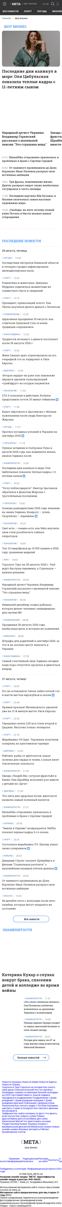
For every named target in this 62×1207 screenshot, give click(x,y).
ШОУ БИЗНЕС (30, 4)
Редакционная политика (31, 1160)
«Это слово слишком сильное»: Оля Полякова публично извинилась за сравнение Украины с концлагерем (42, 1007)
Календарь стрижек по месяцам (19, 1092)
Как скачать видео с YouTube (30, 1105)
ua (43, 4)
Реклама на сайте (43, 1160)
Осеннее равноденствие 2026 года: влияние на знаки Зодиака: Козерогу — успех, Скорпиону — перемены (31, 512)
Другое (6, 1118)
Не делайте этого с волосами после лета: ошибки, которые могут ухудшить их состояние (28, 904)
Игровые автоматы (29, 1129)
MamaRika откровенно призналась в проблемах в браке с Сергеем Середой (30, 158)
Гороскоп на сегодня (31, 1087)
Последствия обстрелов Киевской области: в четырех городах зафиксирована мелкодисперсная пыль (30, 266)
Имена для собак (38, 1118)
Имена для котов (19, 1118)
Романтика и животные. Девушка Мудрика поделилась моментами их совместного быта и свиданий (26, 286)
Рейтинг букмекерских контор (25, 1130)
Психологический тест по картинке (34, 1089)
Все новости (11, 11)
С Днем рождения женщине (28, 1100)
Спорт (28, 11)
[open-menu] (5, 4)
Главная (6, 18)
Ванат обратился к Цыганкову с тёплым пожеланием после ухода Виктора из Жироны (29, 415)
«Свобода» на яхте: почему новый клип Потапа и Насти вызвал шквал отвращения (28, 213)
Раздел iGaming (10, 1124)
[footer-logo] (31, 1142)
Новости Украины (11, 1082)
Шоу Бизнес (31, 1147)
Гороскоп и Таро (11, 1087)
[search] (52, 4)
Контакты (53, 1160)
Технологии (8, 1105)
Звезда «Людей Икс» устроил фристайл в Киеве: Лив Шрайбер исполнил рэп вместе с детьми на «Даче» (30, 779)
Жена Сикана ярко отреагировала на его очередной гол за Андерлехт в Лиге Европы (29, 359)
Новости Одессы (48, 1082)
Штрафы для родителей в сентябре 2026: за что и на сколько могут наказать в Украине (30, 644)
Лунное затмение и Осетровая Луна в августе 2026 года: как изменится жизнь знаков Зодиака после (29, 451)
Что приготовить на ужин (37, 1121)
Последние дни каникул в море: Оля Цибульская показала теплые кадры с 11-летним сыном (29, 79)
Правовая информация (16, 1160)
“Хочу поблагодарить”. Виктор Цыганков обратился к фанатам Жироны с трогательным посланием (29, 492)
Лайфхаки (7, 1113)
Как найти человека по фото (29, 1113)
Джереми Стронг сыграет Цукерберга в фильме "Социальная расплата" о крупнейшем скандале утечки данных (28, 864)
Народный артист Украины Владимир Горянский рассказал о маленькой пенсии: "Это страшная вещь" (24, 138)
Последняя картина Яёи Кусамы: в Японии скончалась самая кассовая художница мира (29, 199)
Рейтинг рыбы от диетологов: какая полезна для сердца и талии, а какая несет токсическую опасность (30, 759)
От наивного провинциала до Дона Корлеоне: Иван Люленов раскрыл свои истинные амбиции (29, 171)
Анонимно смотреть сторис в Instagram (30, 1107)
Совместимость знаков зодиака (32, 1095)
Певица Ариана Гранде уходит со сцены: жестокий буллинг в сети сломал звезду (42, 1026)
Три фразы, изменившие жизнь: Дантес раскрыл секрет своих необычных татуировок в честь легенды (30, 185)
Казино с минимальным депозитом (25, 1125)
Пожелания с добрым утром (39, 1103)
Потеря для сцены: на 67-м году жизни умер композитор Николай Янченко (41, 1043)
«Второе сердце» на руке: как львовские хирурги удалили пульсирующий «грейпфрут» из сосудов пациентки (28, 379)
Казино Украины (28, 1124)
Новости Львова (11, 1084)
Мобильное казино (41, 1126)
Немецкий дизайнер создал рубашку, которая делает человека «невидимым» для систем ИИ (28, 608)
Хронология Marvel (12, 1121)
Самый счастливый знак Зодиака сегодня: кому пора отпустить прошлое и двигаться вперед (31, 664)
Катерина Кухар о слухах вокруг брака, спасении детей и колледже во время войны (30, 982)
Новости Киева (30, 1082)
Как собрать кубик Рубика (30, 1116)
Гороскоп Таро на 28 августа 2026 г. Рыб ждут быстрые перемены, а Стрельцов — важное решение (29, 568)
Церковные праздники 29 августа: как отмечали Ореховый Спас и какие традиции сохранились (27, 323)
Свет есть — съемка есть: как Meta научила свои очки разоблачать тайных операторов (30, 532)
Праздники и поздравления (17, 1097)
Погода (42, 11)
